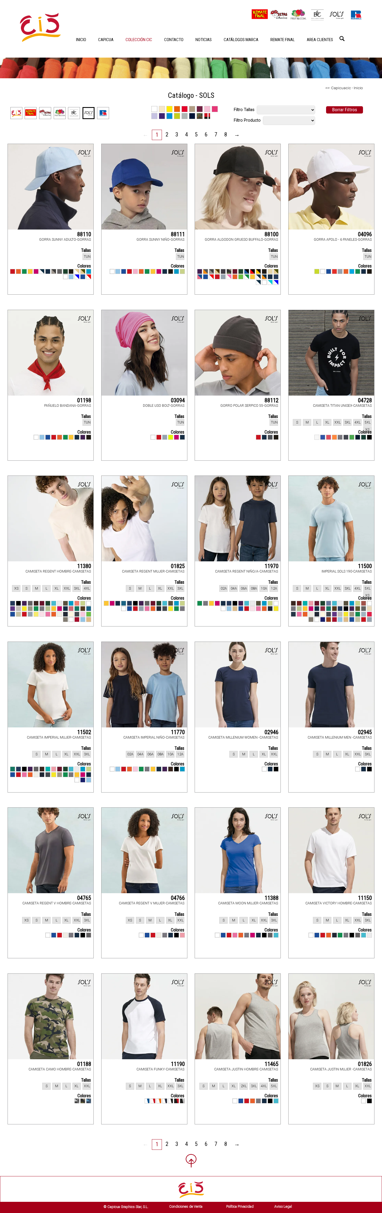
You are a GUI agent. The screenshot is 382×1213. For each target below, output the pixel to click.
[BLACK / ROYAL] (246, 271)
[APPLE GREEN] (182, 271)
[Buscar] (342, 38)
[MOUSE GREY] (77, 614)
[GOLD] (30, 271)
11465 (272, 1064)
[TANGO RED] (77, 619)
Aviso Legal (283, 1206)
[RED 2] (328, 437)
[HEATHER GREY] (182, 608)
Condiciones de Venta (185, 1206)
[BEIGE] (270, 271)
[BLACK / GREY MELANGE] (182, 1101)
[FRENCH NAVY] (48, 271)
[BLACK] (71, 271)
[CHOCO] (293, 603)
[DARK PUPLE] (141, 603)
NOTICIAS (203, 39)
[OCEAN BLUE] (352, 271)
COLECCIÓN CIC (139, 39)
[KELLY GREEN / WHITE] (246, 277)
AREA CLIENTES (320, 39)
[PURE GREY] (223, 277)
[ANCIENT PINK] (363, 603)
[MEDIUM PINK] (83, 614)
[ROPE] (18, 614)
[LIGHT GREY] (18, 608)
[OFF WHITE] (59, 614)
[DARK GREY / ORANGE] (205, 271)
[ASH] (59, 603)
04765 (84, 898)
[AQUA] (88, 271)
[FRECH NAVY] (264, 437)
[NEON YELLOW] (170, 437)
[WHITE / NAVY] (164, 1101)
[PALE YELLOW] (36, 614)
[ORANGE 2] (334, 437)
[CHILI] (299, 603)
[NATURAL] (71, 614)
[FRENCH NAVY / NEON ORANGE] (264, 277)
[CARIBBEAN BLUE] (305, 603)
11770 (178, 732)
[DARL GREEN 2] (363, 437)
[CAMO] (229, 271)
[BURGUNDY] (235, 271)
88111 (178, 234)
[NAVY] (65, 614)
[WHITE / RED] (153, 1101)
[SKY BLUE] (71, 277)
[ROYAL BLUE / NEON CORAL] (199, 277)
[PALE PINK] (42, 614)
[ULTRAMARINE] (322, 619)
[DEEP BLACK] (18, 603)
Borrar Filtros (344, 109)
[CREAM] (369, 608)
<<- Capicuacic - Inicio (344, 88)
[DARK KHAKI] (357, 608)
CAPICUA (106, 39)
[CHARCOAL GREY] (270, 437)
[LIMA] (88, 614)
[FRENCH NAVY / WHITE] (42, 271)
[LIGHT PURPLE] (12, 608)
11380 (84, 566)
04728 (365, 400)
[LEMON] (24, 608)
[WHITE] (65, 277)
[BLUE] (328, 603)
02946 (272, 732)
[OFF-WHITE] (36, 774)
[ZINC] (65, 619)
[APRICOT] (77, 603)
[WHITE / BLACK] (170, 1101)
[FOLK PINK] (71, 608)
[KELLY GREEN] (24, 271)
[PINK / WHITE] (229, 277)
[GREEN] (352, 437)
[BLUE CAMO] (88, 1101)
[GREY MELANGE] (340, 437)
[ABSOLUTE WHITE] (88, 603)
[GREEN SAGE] (48, 608)
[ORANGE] (18, 271)
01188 (84, 1064)
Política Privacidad (240, 1206)
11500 (365, 566)
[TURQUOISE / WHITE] (270, 282)
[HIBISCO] (369, 614)
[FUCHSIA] (36, 271)
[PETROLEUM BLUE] (293, 614)
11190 (178, 1064)
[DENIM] (276, 277)
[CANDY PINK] (311, 603)
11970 (272, 566)
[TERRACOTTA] (328, 619)
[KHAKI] (30, 608)
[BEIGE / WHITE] (77, 271)
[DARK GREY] (59, 271)
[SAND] (88, 619)
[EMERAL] (12, 769)
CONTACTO (173, 39)
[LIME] (241, 277)
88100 (272, 234)
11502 (84, 732)
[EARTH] (83, 608)
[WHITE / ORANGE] (159, 1101)
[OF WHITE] (311, 614)
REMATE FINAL (282, 39)
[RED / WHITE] (88, 277)
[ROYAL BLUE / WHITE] (77, 277)
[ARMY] (65, 603)
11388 (272, 898)
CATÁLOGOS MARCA (241, 39)
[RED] (12, 271)
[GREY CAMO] (77, 1101)
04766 (178, 898)
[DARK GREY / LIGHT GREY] (53, 271)
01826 (365, 1064)
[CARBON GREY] (223, 271)
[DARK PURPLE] (199, 271)
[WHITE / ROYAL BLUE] (147, 1101)
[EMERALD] (77, 608)
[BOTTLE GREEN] (65, 271)
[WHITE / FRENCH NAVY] (258, 282)
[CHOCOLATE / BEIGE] (217, 271)
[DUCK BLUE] (88, 608)
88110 (84, 234)
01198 (84, 400)
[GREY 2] (346, 437)
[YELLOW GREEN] (317, 271)
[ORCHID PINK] (48, 614)
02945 (365, 732)
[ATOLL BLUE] (53, 603)
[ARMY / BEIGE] (83, 271)
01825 (178, 566)
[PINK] (135, 271)
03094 (178, 400)
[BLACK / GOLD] (258, 271)
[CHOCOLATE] (36, 603)
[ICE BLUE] (363, 614)
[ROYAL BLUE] (83, 277)
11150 (365, 898)
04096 (365, 234)
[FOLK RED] (322, 608)
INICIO (81, 39)
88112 (272, 400)
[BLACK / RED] (252, 271)
